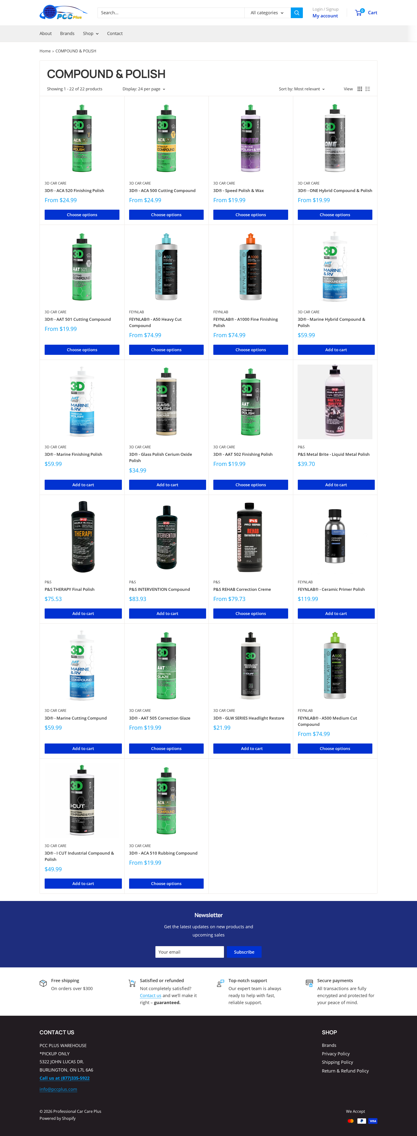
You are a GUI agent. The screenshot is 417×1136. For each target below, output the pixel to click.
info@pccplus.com (58, 1089)
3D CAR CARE (55, 183)
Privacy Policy (336, 1054)
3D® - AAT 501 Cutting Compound (78, 319)
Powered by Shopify (58, 1118)
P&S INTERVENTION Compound (159, 589)
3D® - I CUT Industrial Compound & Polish (79, 856)
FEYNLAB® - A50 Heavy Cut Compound (155, 322)
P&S (301, 446)
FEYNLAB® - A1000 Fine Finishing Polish (245, 322)
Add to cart (336, 349)
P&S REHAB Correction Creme (242, 589)
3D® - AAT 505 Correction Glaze (159, 718)
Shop (88, 33)
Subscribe (244, 952)
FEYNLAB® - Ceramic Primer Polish (331, 589)
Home (45, 51)
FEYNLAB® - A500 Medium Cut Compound (327, 721)
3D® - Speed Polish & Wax (238, 190)
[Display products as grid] (360, 89)
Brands (67, 33)
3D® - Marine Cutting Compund (76, 718)
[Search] (297, 12)
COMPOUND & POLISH (76, 51)
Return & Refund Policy (345, 1071)
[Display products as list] (368, 89)
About (46, 33)
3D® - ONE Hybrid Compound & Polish (335, 190)
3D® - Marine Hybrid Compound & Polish (331, 322)
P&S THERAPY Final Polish (70, 589)
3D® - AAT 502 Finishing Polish (243, 454)
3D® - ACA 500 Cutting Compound (162, 190)
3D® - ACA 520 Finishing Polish (74, 190)
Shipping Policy (337, 1062)
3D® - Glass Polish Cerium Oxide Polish (160, 457)
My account (325, 16)
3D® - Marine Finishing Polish (73, 454)
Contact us (150, 995)
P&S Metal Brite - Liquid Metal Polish (334, 454)
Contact (115, 33)
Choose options (82, 214)
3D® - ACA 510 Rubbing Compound (163, 853)
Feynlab (136, 311)
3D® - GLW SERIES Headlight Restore (248, 718)
